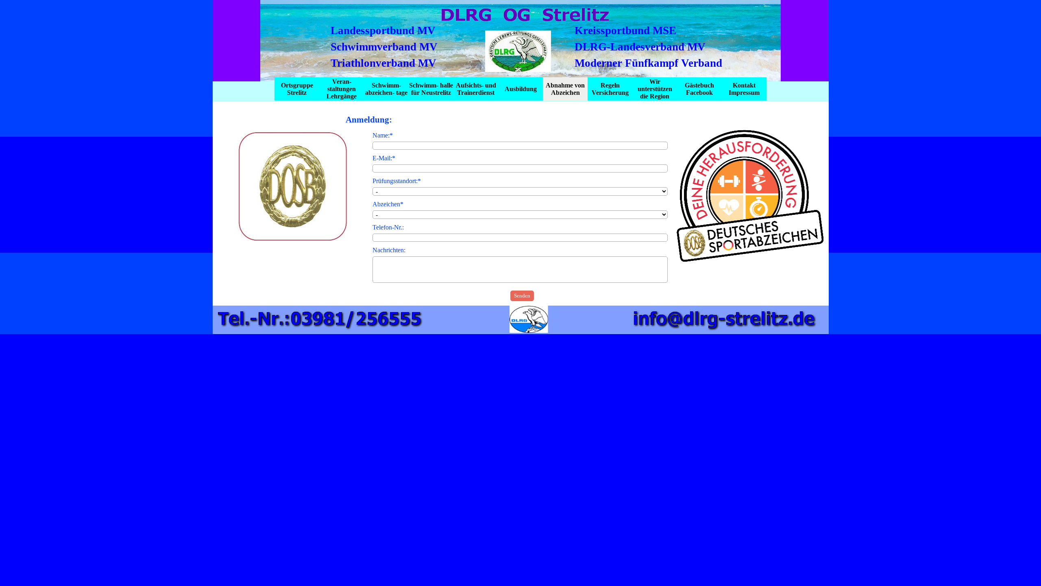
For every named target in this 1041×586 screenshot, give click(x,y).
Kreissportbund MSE (625, 30)
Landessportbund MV (383, 30)
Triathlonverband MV (383, 63)
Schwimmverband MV (384, 47)
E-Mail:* (383, 158)
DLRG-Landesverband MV (640, 47)
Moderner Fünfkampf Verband (648, 63)
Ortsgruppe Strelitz (297, 89)
